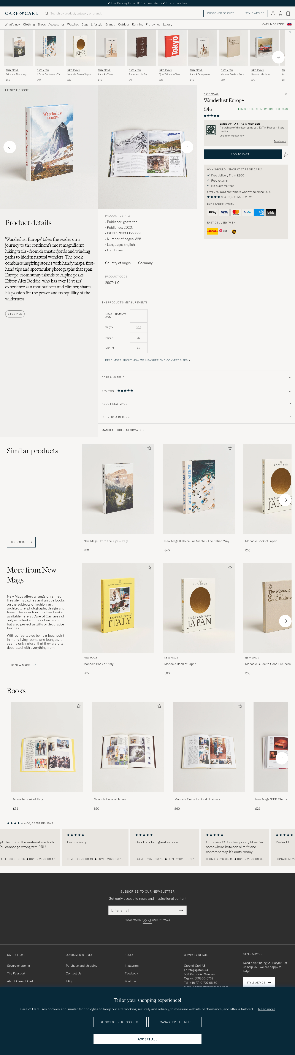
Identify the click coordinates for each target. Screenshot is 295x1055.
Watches (73, 24)
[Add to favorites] (148, 449)
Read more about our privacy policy (147, 921)
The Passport (16, 973)
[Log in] (272, 13)
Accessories (56, 24)
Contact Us (73, 973)
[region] (147, 847)
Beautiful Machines (260, 74)
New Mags (12, 69)
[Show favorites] (280, 13)
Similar (32, 450)
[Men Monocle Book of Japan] (128, 747)
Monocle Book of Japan (79, 74)
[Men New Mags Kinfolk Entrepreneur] (202, 48)
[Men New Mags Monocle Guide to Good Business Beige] (233, 48)
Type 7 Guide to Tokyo (170, 74)
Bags (85, 24)
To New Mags (21, 665)
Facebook (131, 973)
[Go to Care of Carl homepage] (21, 13)
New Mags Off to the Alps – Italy (106, 541)
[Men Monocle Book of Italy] (47, 747)
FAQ (68, 981)
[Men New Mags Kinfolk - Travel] (110, 48)
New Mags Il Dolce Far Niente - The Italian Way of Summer (198, 541)
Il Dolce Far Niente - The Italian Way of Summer (49, 74)
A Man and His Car (138, 74)
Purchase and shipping (81, 966)
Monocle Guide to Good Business (232, 74)
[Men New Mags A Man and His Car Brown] (141, 48)
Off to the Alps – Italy (16, 74)
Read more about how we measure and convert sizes (146, 360)
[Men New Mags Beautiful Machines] (264, 48)
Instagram (132, 966)
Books (25, 90)
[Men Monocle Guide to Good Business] (209, 747)
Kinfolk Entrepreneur (200, 74)
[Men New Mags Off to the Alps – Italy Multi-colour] (18, 48)
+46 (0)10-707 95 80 (203, 983)
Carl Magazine (273, 24)
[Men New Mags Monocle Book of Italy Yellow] (118, 608)
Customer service (220, 13)
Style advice (254, 13)
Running (137, 24)
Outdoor (123, 24)
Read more (280, 141)
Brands (110, 24)
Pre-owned (153, 24)
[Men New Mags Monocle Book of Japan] (80, 48)
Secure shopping (18, 966)
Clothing (29, 24)
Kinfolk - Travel (105, 74)
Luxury (167, 24)
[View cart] (288, 13)
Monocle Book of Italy (98, 664)
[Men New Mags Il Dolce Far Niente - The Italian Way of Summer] (49, 48)
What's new (13, 24)
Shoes (41, 24)
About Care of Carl (20, 981)
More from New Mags (31, 574)
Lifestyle (96, 24)
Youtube (130, 981)
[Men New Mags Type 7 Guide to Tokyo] (172, 48)
